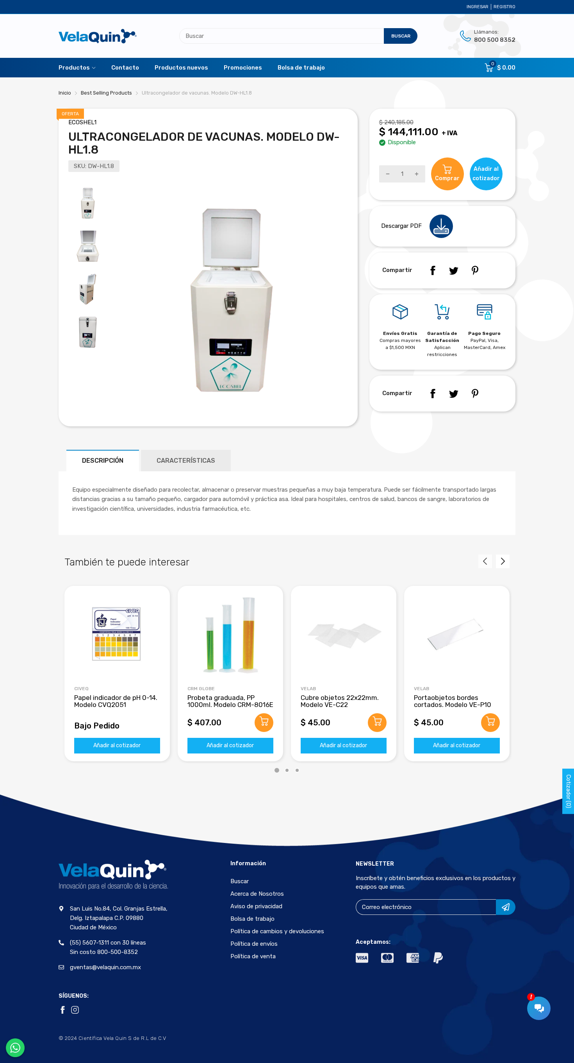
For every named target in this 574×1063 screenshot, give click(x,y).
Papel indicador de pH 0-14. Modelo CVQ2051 (115, 701)
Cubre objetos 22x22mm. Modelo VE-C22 (340, 701)
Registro (504, 6)
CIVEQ (81, 688)
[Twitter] (453, 270)
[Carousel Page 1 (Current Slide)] (277, 770)
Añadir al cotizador (117, 745)
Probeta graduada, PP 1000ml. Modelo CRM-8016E (230, 701)
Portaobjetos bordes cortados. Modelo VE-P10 (452, 701)
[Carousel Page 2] (287, 770)
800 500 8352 (494, 39)
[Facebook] (432, 270)
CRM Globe (201, 688)
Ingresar (477, 6)
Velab (308, 688)
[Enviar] (505, 907)
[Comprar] (264, 722)
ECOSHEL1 (82, 122)
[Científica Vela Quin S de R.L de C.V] (98, 36)
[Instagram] (75, 1010)
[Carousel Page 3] (297, 770)
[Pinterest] (474, 270)
